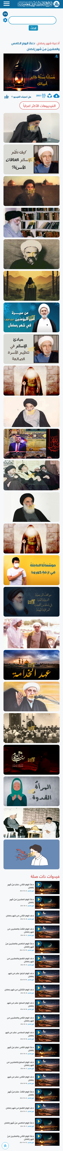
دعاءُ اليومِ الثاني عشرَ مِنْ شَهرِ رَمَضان (21, 886)
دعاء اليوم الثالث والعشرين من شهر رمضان (20, 930)
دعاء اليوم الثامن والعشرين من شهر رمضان (20, 1019)
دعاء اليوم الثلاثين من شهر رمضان (19, 990)
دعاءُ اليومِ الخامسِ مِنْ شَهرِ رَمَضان (19, 1123)
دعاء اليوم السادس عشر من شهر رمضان (19, 1034)
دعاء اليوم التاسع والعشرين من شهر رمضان (20, 960)
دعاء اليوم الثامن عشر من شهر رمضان (20, 1078)
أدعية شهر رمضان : (47, 43)
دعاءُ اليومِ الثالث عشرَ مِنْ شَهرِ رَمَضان (21, 1093)
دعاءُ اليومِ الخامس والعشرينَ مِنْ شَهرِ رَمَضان (19, 945)
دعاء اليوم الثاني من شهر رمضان (20, 916)
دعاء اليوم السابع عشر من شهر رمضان (20, 1004)
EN (5, 14)
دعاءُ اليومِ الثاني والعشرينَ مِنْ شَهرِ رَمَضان (20, 1137)
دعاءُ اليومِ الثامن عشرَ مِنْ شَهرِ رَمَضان (20, 1048)
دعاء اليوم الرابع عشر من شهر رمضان (21, 974)
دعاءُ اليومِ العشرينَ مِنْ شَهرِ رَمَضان (22, 900)
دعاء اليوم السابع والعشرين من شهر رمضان (20, 1063)
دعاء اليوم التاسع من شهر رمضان (20, 1108)
